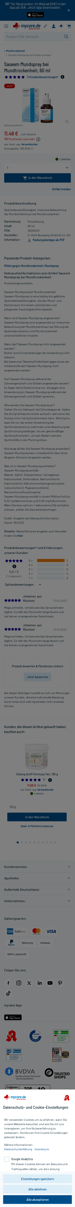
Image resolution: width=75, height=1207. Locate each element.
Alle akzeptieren (37, 1199)
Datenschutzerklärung (18, 1149)
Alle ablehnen (37, 1189)
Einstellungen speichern (37, 1179)
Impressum (42, 1149)
